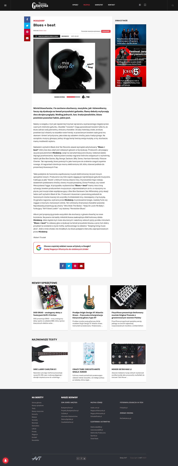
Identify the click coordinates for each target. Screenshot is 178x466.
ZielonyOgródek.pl (67, 419)
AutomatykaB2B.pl (97, 430)
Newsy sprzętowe (38, 405)
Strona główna (36, 403)
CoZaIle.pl (64, 413)
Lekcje (34, 429)
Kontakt (111, 5)
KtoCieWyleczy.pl (125, 418)
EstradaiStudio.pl (96, 416)
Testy (33, 408)
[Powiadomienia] (5, 460)
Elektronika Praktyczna (98, 433)
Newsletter (35, 440)
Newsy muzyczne (37, 411)
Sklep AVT (123, 458)
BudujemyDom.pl (67, 408)
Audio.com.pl (95, 408)
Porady (34, 432)
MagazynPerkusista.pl (98, 413)
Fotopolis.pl (123, 408)
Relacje (34, 417)
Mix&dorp (105, 31)
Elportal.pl (94, 436)
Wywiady (35, 420)
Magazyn (35, 434)
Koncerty (35, 414)
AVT (140, 458)
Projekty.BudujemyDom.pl (69, 411)
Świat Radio (94, 439)
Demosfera (35, 426)
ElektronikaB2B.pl (96, 427)
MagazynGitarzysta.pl (98, 411)
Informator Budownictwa (69, 416)
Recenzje (35, 423)
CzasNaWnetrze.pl (67, 422)
